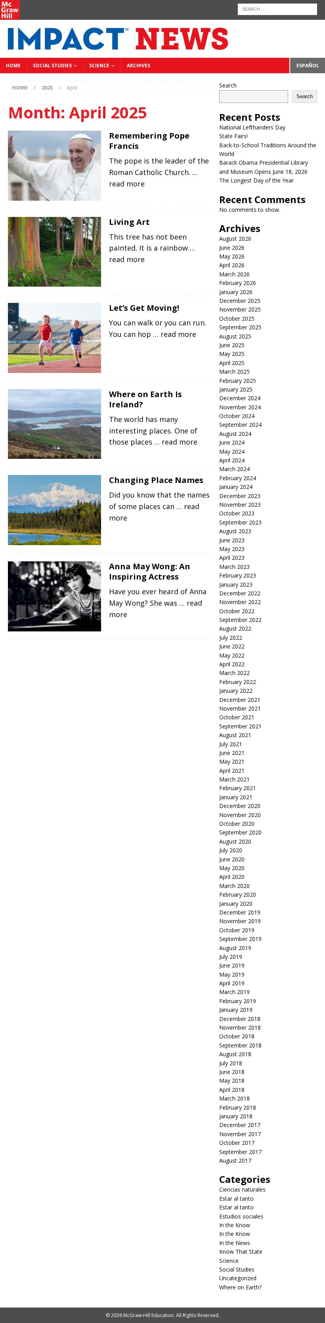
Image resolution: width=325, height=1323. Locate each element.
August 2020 (235, 841)
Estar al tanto (236, 1198)
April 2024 (232, 460)
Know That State (240, 1251)
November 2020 (240, 815)
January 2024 (235, 486)
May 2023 (232, 549)
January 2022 (235, 690)
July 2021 (230, 744)
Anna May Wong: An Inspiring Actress (149, 571)
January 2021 (235, 797)
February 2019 (237, 1001)
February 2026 (237, 283)
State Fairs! (233, 136)
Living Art (129, 222)
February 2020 (237, 894)
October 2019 (236, 930)
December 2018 (239, 1019)
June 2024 (232, 442)
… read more (174, 334)
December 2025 (239, 300)
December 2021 (239, 699)
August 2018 (235, 1054)
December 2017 (239, 1125)
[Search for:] (277, 8)
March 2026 (234, 274)
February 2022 (237, 682)
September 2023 (240, 522)
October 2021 (236, 717)
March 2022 (234, 673)
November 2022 (240, 602)
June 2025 (232, 345)
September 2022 (240, 619)
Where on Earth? (240, 1287)
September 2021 (240, 726)
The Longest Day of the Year (257, 180)
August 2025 (235, 336)
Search (228, 85)
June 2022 (232, 646)
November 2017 (240, 1134)
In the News (234, 1243)
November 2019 (240, 921)
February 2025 (237, 380)
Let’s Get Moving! (144, 307)
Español (307, 65)
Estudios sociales (241, 1216)
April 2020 (232, 876)
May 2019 (232, 974)
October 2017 (236, 1142)
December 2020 (239, 806)
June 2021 (232, 753)
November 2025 (240, 309)
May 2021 (232, 761)
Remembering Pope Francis (149, 140)
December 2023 (239, 496)
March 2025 (234, 371)
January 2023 (235, 584)
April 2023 (232, 557)
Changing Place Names (156, 480)
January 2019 (235, 1009)
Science (99, 65)
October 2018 (236, 1036)
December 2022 (239, 593)
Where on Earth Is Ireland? (145, 399)
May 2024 (232, 451)
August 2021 (235, 735)
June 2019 (232, 965)
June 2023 (232, 540)
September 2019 (240, 939)
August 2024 (235, 433)
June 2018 (232, 1072)
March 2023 (234, 566)
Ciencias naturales (242, 1189)
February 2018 (237, 1107)
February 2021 (237, 788)
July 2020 (230, 850)
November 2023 (240, 504)
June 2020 (232, 859)
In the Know (234, 1225)
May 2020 (232, 868)
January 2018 (235, 1116)
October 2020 (236, 823)
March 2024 (234, 469)
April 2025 (232, 363)
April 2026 (232, 265)
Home (13, 65)
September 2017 (240, 1152)
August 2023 (235, 531)
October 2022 (236, 611)
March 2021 (234, 779)
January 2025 (235, 389)
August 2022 (235, 628)
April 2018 (232, 1089)
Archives (138, 65)
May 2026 (232, 256)
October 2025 (236, 318)
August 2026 (235, 238)
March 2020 (234, 886)
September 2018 (240, 1045)
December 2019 (239, 912)
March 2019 (234, 992)
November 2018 (240, 1027)
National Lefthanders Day (253, 127)
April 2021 (232, 770)
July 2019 (230, 956)
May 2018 (232, 1080)
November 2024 (240, 407)
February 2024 (237, 478)
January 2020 (235, 903)
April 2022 (232, 664)
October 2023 (236, 513)
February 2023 (237, 575)
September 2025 (240, 327)
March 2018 (234, 1098)
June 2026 (232, 247)
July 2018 (230, 1063)
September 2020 (240, 832)
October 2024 (236, 416)
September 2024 (240, 424)
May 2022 (232, 655)
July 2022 (230, 637)
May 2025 (232, 353)
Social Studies (52, 65)
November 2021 (240, 708)
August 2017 (235, 1160)
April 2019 (232, 983)
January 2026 (235, 292)
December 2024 (239, 398)
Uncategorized (237, 1278)
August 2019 (235, 948)
